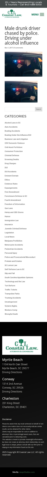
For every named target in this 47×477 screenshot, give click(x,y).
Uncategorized (11, 302)
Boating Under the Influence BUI (18, 135)
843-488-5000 (33, 4)
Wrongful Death (11, 314)
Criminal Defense (12, 155)
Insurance (9, 224)
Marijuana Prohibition (13, 241)
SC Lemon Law (11, 265)
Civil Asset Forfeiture (13, 147)
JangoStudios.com (27, 472)
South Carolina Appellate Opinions (19, 277)
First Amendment (12, 192)
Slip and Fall (10, 273)
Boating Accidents (12, 131)
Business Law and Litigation (16, 139)
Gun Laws (9, 208)
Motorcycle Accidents (14, 245)
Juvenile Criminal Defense (16, 229)
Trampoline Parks (12, 294)
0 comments (18, 48)
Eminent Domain (11, 176)
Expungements (11, 188)
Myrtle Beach (12, 359)
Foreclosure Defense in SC (16, 196)
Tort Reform (10, 286)
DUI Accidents (10, 171)
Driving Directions (12, 372)
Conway (8, 379)
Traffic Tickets (11, 290)
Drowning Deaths (12, 159)
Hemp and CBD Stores (14, 212)
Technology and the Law (15, 281)
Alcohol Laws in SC (12, 123)
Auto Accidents (11, 127)
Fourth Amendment (13, 200)
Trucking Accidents (13, 298)
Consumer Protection (14, 151)
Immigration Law (12, 220)
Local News (9, 237)
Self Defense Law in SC (14, 269)
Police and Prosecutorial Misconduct (20, 257)
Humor (7, 216)
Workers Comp (11, 310)
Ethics (7, 180)
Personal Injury (11, 253)
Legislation (9, 233)
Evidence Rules (11, 184)
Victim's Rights (11, 306)
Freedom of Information (15, 204)
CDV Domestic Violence (15, 143)
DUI (6, 167)
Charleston (10, 398)
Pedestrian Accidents (14, 249)
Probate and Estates (13, 261)
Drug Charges (10, 163)
